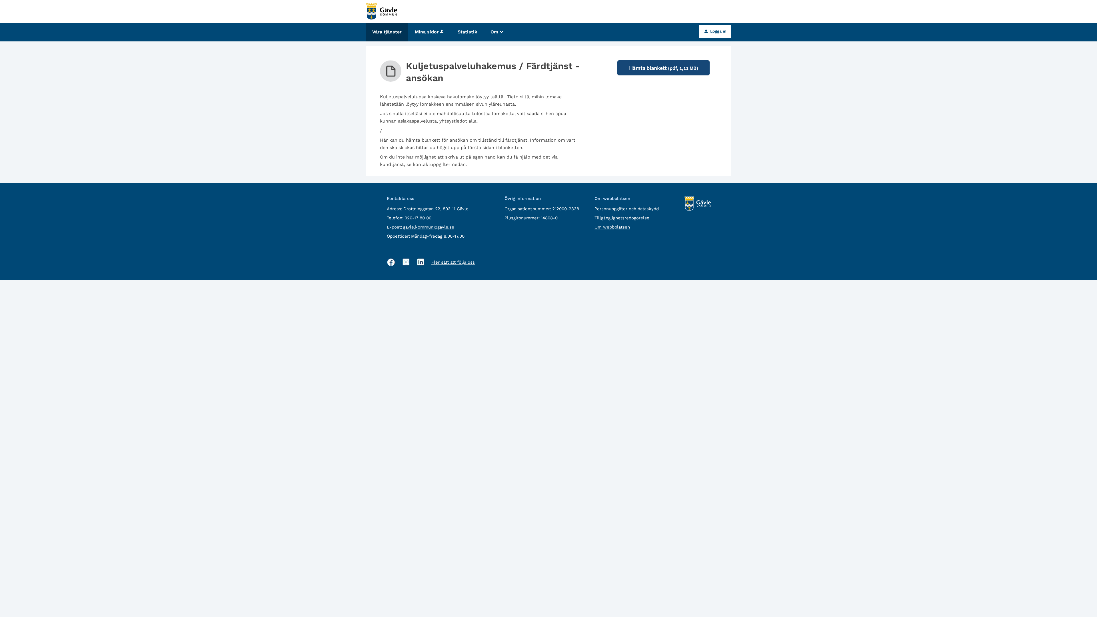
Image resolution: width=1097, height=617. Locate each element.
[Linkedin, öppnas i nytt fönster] (421, 262)
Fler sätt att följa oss (453, 262)
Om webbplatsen (612, 227)
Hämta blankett (663, 67)
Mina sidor (427, 32)
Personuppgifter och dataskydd (626, 208)
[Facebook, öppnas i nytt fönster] (391, 262)
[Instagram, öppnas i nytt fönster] (406, 262)
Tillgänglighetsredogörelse (621, 218)
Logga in (715, 31)
